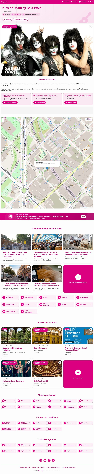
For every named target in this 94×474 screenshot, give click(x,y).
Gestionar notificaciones (53, 467)
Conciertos (6, 74)
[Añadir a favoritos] (90, 26)
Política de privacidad (38, 467)
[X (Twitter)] (53, 460)
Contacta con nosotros (68, 467)
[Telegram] (44, 460)
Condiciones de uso (24, 467)
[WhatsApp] (40, 460)
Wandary (40, 470)
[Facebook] (49, 460)
